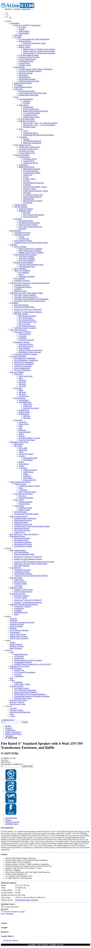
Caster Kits (22, 422)
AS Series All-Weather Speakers (30, 71)
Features (8, 820)
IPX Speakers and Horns (27, 316)
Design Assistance (16, 644)
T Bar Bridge (27, 203)
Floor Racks (18, 374)
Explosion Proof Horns (27, 121)
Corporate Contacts (16, 710)
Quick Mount (28, 478)
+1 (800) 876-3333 (7, 720)
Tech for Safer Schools (18, 634)
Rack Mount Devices (26, 346)
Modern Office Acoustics (18, 636)
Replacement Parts (29, 480)
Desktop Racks (24, 414)
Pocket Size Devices (26, 344)
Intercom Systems (16, 578)
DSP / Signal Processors (18, 330)
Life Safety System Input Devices (26, 297)
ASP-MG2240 (24, 239)
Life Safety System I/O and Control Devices (29, 301)
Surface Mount (24, 31)
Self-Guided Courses (21, 688)
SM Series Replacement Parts (29, 81)
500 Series (22, 382)
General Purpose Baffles (31, 173)
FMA (21, 378)
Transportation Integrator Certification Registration (31, 696)
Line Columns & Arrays (22, 145)
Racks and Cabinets (17, 372)
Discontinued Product (17, 536)
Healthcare (13, 620)
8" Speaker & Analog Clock (33, 195)
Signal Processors (25, 334)
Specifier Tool (19, 658)
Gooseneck (27, 476)
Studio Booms (24, 464)
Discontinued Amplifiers (22, 542)
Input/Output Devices (21, 528)
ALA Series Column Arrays (28, 149)
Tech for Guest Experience (19, 638)
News (12, 714)
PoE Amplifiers (19, 278)
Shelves (21, 434)
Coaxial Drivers (24, 63)
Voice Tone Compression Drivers (30, 227)
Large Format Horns (26, 99)
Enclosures (22, 229)
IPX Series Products (21, 314)
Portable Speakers (20, 205)
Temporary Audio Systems (23, 590)
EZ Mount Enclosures (31, 171)
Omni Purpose (28, 107)
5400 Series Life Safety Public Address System (26, 293)
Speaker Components (21, 155)
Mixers (21, 274)
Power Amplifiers (20, 247)
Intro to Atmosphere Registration (25, 692)
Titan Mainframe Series (27, 267)
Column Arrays (19, 532)
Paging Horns (23, 105)
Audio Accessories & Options (20, 482)
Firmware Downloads (26, 340)
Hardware (22, 430)
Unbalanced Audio (25, 508)
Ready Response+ (16, 648)
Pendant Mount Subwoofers (28, 95)
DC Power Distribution (22, 370)
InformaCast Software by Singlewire (28, 309)
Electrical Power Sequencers (24, 362)
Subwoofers (18, 89)
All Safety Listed (25, 65)
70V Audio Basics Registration (25, 690)
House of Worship (16, 626)
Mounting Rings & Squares (32, 201)
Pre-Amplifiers (24, 272)
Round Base (23, 450)
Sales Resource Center (18, 704)
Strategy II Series (25, 45)
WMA (21, 390)
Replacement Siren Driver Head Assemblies (38, 135)
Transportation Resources (23, 662)
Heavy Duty (23, 448)
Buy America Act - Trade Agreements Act (24, 534)
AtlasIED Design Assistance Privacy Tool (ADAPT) (32, 664)
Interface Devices (20, 291)
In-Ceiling (22, 27)
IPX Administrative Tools (28, 322)
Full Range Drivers (30, 159)
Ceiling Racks (24, 400)
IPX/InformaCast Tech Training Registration (29, 694)
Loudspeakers (15, 23)
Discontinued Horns (21, 540)
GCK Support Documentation (24, 672)
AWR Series (27, 406)
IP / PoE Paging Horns (31, 109)
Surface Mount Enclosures (32, 197)
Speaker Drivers (24, 157)
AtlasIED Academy (17, 686)
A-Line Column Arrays (27, 153)
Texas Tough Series (25, 376)
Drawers (22, 436)
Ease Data (17, 674)
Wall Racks (18, 388)
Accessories (23, 137)
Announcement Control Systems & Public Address (32, 526)
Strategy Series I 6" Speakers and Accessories (39, 51)
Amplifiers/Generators (22, 235)
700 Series (22, 380)
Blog (11, 678)
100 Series (22, 386)
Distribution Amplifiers (27, 276)
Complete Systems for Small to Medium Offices (31, 243)
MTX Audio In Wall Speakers (33, 215)
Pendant (21, 29)
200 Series (22, 384)
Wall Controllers (24, 348)
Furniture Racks (24, 412)
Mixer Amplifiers (20, 268)
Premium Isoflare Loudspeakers (25, 518)
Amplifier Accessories (22, 280)
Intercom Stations (20, 582)
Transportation (15, 632)
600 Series (22, 392)
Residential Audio (25, 211)
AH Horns (27, 101)
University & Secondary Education (22, 622)
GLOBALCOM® (20, 597)
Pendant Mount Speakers (23, 83)
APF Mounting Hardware (32, 141)
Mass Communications (18, 550)
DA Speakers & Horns (22, 530)
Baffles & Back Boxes (26, 167)
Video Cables (19, 500)
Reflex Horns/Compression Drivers (35, 111)
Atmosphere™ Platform (22, 332)
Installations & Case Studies (19, 666)
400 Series (26, 416)
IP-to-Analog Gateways (27, 320)
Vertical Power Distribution (23, 364)
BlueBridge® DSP (20, 612)
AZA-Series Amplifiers (27, 259)
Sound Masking (15, 231)
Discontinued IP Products (23, 544)
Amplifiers (13, 245)
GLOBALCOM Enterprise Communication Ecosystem (30, 283)
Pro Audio (26, 213)
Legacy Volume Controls (27, 492)
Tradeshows (18, 682)
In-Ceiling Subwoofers (27, 91)
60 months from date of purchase (26, 900)
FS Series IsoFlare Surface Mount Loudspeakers (35, 69)
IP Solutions (14, 303)
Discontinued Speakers (22, 538)
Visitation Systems (20, 584)
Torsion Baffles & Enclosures (33, 183)
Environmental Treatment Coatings (26, 514)
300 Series (22, 394)
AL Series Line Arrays (26, 151)
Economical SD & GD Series (29, 57)
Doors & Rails (24, 424)
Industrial (13, 628)
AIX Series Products (21, 305)
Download (4, 909)
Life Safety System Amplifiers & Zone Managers (31, 299)
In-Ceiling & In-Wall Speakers (29, 223)
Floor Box (22, 496)
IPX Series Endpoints (21, 566)
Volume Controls (20, 484)
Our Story (13, 708)
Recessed (26, 181)
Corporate (13, 618)
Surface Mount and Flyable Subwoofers (33, 93)
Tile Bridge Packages (26, 61)
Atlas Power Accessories (23, 366)
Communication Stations (22, 287)
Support (12, 642)
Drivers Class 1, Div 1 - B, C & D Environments (40, 123)
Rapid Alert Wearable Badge (24, 307)
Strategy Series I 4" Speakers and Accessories (39, 49)
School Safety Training (22, 684)
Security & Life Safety (18, 594)
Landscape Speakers (26, 209)
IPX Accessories (24, 324)
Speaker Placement (21, 654)
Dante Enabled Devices (18, 516)
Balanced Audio (24, 510)
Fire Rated (26, 193)
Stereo (21, 488)
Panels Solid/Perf (25, 432)
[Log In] (6, 14)
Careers (12, 716)
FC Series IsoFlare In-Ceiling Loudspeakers (34, 39)
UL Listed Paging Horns (31, 113)
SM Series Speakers (26, 73)
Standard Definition (25, 502)
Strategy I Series (24, 47)
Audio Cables (19, 506)
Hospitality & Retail (17, 624)
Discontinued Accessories (23, 546)
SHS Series (18, 35)
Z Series (21, 237)
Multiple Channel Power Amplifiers (31, 253)
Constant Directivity (30, 115)
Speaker (21, 466)
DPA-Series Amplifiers (27, 261)
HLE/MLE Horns (29, 127)
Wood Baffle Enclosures (27, 79)
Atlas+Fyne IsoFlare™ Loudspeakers (27, 25)
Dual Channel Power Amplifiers (30, 251)
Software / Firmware (17, 702)
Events (12, 680)
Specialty (22, 456)
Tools (12, 652)
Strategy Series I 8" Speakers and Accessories (39, 53)
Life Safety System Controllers (25, 295)
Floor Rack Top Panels (27, 440)
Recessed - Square (29, 189)
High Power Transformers (32, 143)
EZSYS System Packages (23, 592)
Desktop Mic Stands (30, 458)
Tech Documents (16, 668)
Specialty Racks (19, 398)
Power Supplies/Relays (22, 368)
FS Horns (26, 103)
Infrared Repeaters (20, 512)
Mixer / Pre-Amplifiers (22, 270)
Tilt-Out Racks (24, 396)
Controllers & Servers (21, 285)
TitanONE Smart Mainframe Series (31, 265)
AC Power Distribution (18, 356)
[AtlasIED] (17, 9)
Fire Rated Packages (26, 221)
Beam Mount (23, 75)
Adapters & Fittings (30, 470)
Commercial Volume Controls (29, 486)
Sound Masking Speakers (23, 87)
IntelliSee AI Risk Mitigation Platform (28, 312)
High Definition (24, 504)
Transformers (23, 165)
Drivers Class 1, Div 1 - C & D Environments (39, 125)
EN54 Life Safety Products (28, 225)
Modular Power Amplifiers (23, 263)
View (3, 914)
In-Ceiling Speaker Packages (29, 55)
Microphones (18, 444)
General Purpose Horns (31, 117)
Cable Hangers (28, 472)
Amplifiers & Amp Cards (23, 524)
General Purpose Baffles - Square (34, 187)
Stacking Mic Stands (26, 454)
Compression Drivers (30, 133)
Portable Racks (24, 410)
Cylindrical (27, 185)
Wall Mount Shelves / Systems (29, 438)
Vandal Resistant (24, 77)
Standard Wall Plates (26, 498)
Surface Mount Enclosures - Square (35, 191)
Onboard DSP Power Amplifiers (25, 255)
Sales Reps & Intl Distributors (20, 712)
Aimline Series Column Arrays (29, 147)
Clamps (25, 474)
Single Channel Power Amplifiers (30, 249)
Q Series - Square (29, 179)
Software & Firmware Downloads (31, 350)
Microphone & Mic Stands (19, 442)
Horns (16, 97)
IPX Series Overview (21, 596)
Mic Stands (18, 446)
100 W (25, 131)
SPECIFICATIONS (12, 822)
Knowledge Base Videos (23, 698)
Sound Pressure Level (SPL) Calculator (28, 660)
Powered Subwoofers (30, 217)
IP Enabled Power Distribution (25, 358)
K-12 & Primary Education (19, 630)
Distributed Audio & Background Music (24, 604)
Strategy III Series (25, 41)
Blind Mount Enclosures (31, 169)
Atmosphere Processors (22, 233)
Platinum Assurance (17, 646)
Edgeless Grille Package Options (34, 43)
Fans (20, 428)
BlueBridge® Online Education (30, 352)
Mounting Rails (28, 199)
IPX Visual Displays (26, 318)
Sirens (21, 129)
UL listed (68, 838)
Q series (26, 177)
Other (21, 426)
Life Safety (18, 219)
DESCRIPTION (11, 818)
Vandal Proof (27, 175)
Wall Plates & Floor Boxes (23, 494)
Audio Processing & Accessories (25, 354)
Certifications (19, 676)
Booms (21, 462)
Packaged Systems (16, 588)
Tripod (21, 452)
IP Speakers (18, 85)
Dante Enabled (24, 33)
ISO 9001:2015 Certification (10, 940)
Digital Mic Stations (21, 522)
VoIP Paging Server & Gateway (25, 328)
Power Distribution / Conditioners (26, 360)
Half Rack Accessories (31, 408)
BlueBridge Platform (22, 342)
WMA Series (27, 404)
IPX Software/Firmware (27, 326)
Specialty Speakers (20, 207)
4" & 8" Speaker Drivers (27, 59)
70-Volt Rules (19, 656)
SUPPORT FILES (11, 824)
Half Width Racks (25, 402)
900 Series (26, 418)
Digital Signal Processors (23, 520)
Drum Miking (28, 460)
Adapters (26, 139)
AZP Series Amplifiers (26, 257)
